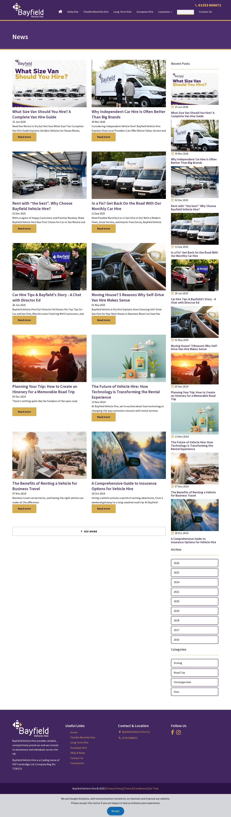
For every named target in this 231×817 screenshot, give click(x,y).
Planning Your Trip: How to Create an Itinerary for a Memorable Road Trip (44, 389)
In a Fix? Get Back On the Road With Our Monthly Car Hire (194, 254)
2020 (176, 601)
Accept (116, 811)
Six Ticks (154, 788)
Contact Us (205, 11)
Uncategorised (182, 682)
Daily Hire (72, 11)
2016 (176, 639)
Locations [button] (164, 11)
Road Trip (179, 672)
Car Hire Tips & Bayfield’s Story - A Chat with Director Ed (193, 300)
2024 (176, 582)
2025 (176, 572)
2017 (176, 630)
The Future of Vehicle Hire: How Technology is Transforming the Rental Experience (126, 392)
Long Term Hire (122, 11)
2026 (176, 563)
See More (90, 531)
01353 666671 (209, 5)
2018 (176, 620)
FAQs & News (77, 752)
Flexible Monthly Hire (96, 11)
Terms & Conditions (135, 788)
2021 (176, 591)
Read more (24, 137)
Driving (178, 663)
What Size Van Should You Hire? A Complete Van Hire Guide (41, 114)
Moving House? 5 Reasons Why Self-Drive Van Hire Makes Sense (128, 297)
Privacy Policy (114, 788)
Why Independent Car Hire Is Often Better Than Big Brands (194, 161)
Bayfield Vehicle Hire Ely (136, 731)
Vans (176, 691)
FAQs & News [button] (184, 11)
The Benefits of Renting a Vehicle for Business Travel (193, 494)
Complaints (77, 763)
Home (73, 732)
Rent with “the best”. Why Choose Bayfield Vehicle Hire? (42, 206)
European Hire (145, 11)
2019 (176, 611)
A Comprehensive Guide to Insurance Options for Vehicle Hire (124, 486)
